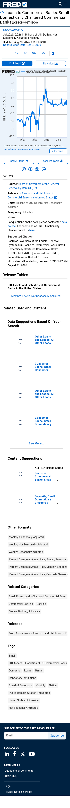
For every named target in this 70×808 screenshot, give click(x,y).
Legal (8, 786)
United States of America (24, 700)
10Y (34, 53)
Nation (53, 685)
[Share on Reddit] (37, 169)
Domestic (14, 670)
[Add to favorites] (2, 13)
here (32, 230)
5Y (25, 53)
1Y (16, 53)
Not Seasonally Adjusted (23, 707)
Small (12, 655)
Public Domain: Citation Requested (29, 692)
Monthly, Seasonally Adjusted (26, 537)
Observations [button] (12, 30)
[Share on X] (24, 169)
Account (51, 161)
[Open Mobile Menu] (65, 4)
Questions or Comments (19, 770)
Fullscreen (57, 151)
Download (49, 63)
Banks (38, 670)
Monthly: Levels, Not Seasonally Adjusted (35, 296)
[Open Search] (60, 4)
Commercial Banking (21, 603)
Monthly (40, 685)
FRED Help (11, 776)
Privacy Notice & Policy (18, 791)
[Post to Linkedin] (44, 169)
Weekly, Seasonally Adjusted (26, 552)
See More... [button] (36, 443)
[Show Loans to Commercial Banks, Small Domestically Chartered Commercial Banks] (47, 72)
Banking (41, 603)
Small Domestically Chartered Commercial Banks (38, 596)
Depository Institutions (22, 678)
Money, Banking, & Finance (24, 611)
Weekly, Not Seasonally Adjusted (28, 544)
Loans (27, 670)
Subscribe (57, 735)
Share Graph (17, 161)
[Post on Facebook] (30, 169)
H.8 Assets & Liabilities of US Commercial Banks (38, 663)
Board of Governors (20, 685)
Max (44, 53)
